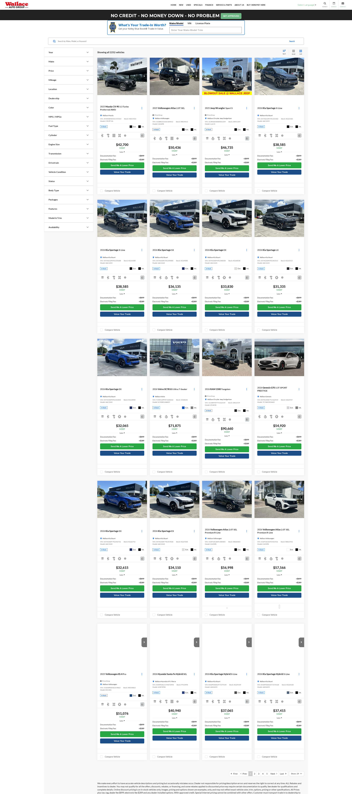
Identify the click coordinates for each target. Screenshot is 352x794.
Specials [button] (198, 5)
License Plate (203, 23)
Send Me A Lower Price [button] (122, 165)
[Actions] (141, 108)
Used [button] (188, 5)
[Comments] (142, 135)
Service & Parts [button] (224, 5)
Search (292, 41)
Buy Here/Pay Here (256, 5)
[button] (144, 76)
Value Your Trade (122, 172)
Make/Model (176, 23)
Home (173, 5)
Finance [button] (209, 5)
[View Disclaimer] (125, 135)
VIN (189, 23)
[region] (122, 157)
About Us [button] (239, 5)
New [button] (181, 5)
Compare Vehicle (112, 190)
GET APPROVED (231, 16)
